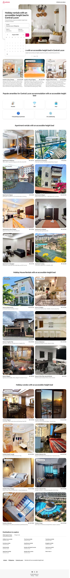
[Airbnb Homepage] (6, 2)
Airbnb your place (60, 2)
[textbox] (11, 31)
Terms (36, 575)
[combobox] (17, 26)
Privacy (32, 575)
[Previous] (32, 56)
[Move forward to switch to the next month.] (23, 34)
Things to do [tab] (17, 535)
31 (7, 54)
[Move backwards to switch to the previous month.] (7, 34)
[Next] (37, 56)
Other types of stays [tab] (7, 535)
